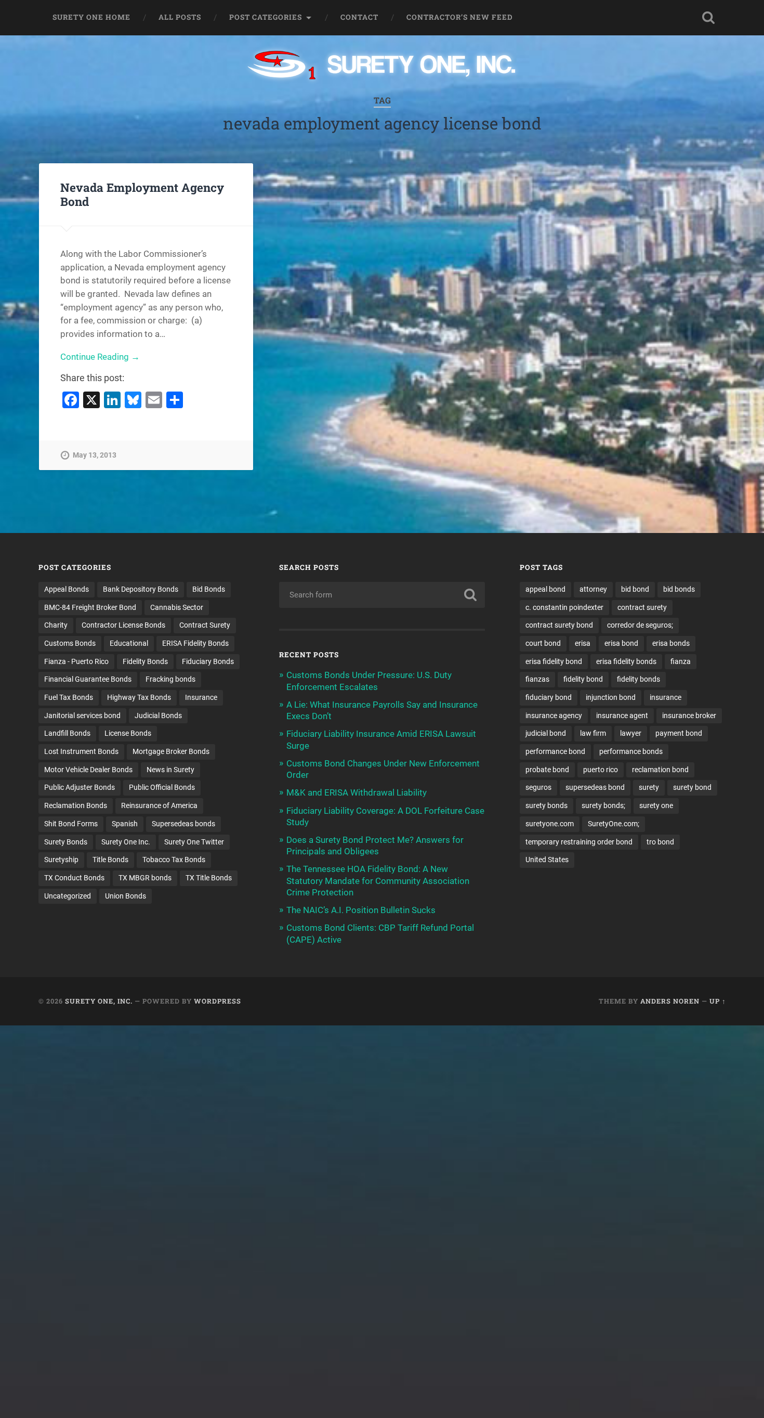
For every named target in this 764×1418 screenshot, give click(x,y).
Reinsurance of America (159, 805)
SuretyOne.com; (613, 823)
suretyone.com (549, 823)
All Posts (180, 17)
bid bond (635, 589)
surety (649, 787)
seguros (538, 787)
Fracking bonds (170, 679)
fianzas (537, 679)
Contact (359, 17)
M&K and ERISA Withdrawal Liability (356, 792)
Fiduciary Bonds (208, 661)
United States (547, 859)
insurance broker (689, 715)
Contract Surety (204, 625)
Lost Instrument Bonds (81, 751)
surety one (656, 805)
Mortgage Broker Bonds (171, 751)
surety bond (692, 787)
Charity (56, 625)
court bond (543, 643)
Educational (129, 643)
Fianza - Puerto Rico (76, 661)
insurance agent (622, 715)
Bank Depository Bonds (140, 589)
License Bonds (127, 733)
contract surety (642, 607)
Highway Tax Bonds (139, 697)
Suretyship (61, 859)
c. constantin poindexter (564, 607)
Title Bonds (110, 859)
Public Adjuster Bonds (79, 787)
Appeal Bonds (66, 589)
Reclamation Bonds (75, 805)
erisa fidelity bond (553, 661)
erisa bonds (671, 643)
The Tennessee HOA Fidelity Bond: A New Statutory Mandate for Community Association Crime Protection (377, 880)
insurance (665, 697)
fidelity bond (583, 679)
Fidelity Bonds (145, 661)
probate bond (547, 769)
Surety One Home (91, 17)
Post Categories (265, 17)
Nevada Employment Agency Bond (142, 194)
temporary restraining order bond (579, 842)
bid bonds (679, 589)
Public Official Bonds (162, 787)
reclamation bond (660, 769)
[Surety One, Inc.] (382, 66)
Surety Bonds (65, 842)
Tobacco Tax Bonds (173, 859)
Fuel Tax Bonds (68, 697)
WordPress (217, 1001)
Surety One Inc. (125, 842)
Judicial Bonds (158, 715)
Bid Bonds (208, 589)
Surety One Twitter (194, 842)
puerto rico (600, 769)
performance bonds (631, 751)
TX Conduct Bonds (74, 878)
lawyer (630, 733)
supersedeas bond (595, 787)
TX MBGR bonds (145, 878)
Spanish (125, 823)
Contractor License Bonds (123, 625)
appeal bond (545, 589)
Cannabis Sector (176, 607)
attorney (593, 589)
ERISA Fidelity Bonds (195, 643)
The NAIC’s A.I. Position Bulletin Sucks (361, 910)
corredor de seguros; (640, 625)
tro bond (660, 842)
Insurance (201, 697)
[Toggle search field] (708, 17)
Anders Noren (670, 1001)
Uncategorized (67, 896)
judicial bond (545, 733)
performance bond (555, 751)
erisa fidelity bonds (626, 661)
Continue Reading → (100, 357)
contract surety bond (559, 625)
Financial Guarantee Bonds (87, 679)
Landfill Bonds (67, 733)
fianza (680, 661)
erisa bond (621, 643)
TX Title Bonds (209, 878)
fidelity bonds (638, 679)
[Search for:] (382, 595)
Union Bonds (125, 896)
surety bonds (546, 805)
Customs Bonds (70, 643)
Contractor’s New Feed (459, 17)
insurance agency (553, 715)
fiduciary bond (548, 697)
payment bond (678, 733)
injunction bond (611, 697)
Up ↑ (717, 1001)
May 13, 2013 (94, 455)
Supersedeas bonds (183, 823)
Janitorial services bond (82, 715)
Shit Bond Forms (71, 823)
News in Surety (170, 769)
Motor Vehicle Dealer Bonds (88, 769)
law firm (593, 733)
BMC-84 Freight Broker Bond (90, 607)
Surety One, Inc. (99, 1001)
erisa (582, 643)
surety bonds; (603, 805)
